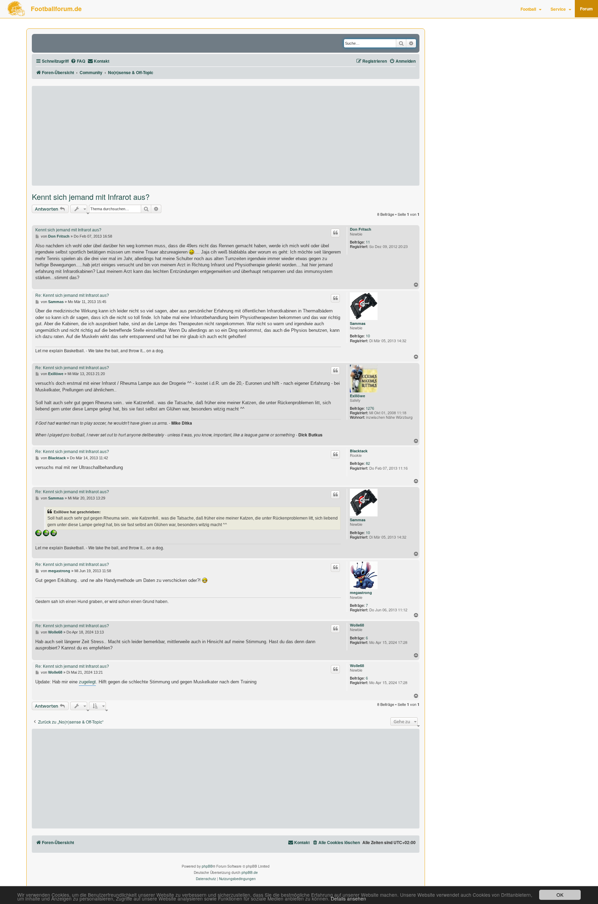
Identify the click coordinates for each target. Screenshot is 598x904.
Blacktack (359, 451)
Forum (586, 9)
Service (558, 9)
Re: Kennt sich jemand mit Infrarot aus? (72, 295)
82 (368, 463)
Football (528, 9)
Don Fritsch (360, 229)
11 (368, 242)
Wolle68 (357, 625)
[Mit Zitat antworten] (335, 233)
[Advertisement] (226, 135)
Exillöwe (357, 395)
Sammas (357, 323)
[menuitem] (78, 61)
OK (559, 894)
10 (368, 336)
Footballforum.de (56, 8)
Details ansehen (348, 899)
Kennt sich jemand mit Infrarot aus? (91, 197)
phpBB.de (250, 872)
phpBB (207, 866)
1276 (370, 408)
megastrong (361, 592)
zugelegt (87, 681)
